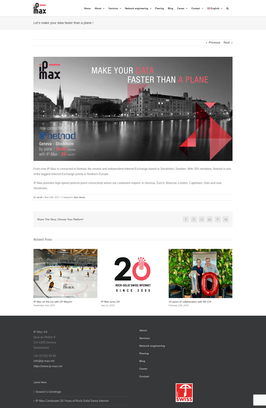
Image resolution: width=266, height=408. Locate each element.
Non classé (79, 197)
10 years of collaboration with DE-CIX (122, 301)
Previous (214, 42)
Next (227, 42)
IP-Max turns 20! (42, 301)
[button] (227, 8)
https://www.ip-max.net (47, 366)
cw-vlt (39, 197)
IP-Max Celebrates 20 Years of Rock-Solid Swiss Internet (72, 400)
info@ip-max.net (43, 360)
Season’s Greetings (180, 301)
